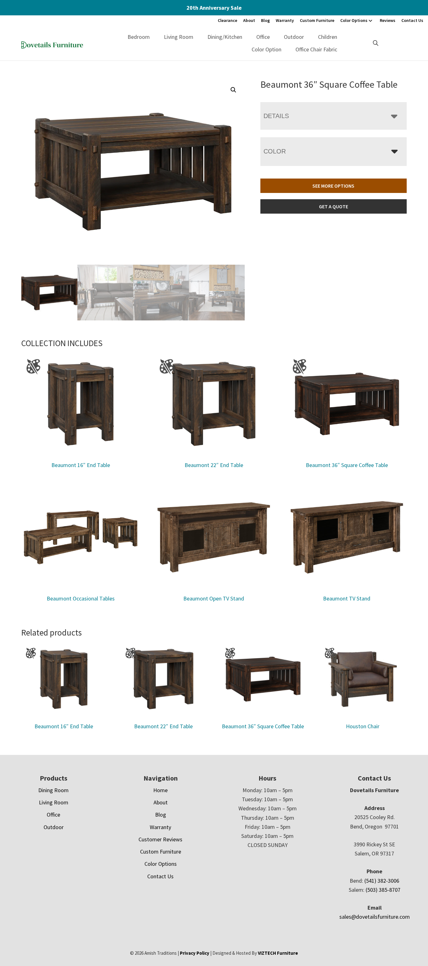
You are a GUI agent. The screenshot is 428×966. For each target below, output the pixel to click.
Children (327, 36)
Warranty (285, 20)
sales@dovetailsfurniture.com (374, 916)
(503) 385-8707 (383, 889)
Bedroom (139, 36)
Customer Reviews (160, 839)
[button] (233, 90)
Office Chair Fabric (316, 49)
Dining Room (53, 790)
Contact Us (412, 20)
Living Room (178, 36)
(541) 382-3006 (381, 880)
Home (160, 790)
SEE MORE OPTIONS (333, 186)
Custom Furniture (317, 20)
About (249, 20)
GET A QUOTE (333, 206)
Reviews (387, 20)
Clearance (227, 20)
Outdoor (294, 36)
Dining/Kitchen (224, 36)
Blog (265, 20)
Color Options (354, 20)
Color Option (266, 49)
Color (275, 151)
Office (263, 36)
